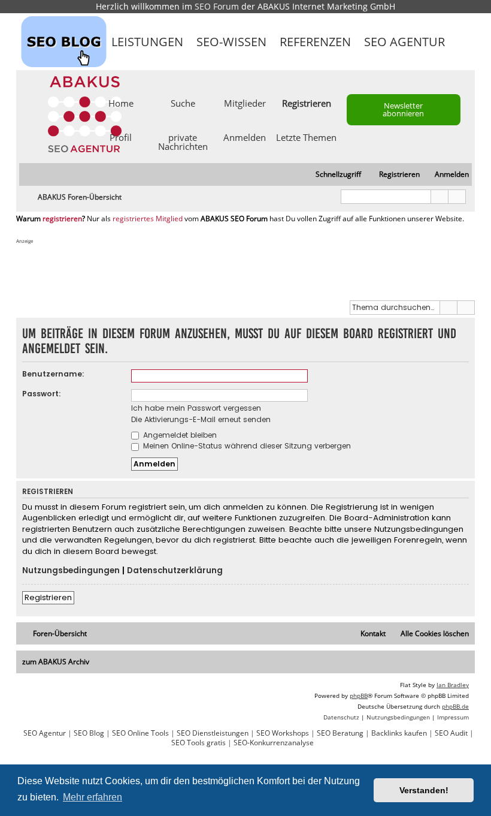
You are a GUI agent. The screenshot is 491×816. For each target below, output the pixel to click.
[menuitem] (446, 175)
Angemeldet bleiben (179, 435)
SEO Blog (89, 733)
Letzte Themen (306, 136)
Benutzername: (53, 374)
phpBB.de (455, 706)
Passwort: (41, 394)
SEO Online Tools (140, 733)
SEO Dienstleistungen (212, 733)
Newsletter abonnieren (403, 109)
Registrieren (48, 597)
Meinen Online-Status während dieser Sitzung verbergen (246, 446)
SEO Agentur (404, 42)
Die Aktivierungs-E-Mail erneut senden (201, 419)
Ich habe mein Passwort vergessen (196, 408)
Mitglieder (245, 102)
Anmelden (244, 136)
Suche (183, 102)
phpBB (359, 695)
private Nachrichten (183, 141)
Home (121, 102)
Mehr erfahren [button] (92, 797)
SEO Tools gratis (198, 743)
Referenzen (315, 42)
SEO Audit (451, 733)
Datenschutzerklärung (175, 570)
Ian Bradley (453, 684)
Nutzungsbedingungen (71, 570)
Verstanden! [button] (423, 790)
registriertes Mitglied (148, 219)
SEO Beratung (340, 733)
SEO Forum (217, 6)
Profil (121, 136)
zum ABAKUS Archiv (55, 662)
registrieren (62, 219)
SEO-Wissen (231, 42)
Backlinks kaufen (399, 733)
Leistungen (147, 42)
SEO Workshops (282, 733)
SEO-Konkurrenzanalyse (274, 743)
